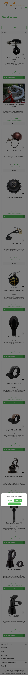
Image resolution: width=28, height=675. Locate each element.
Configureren (18, 500)
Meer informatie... (14, 498)
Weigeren (9, 500)
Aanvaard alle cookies (14, 503)
